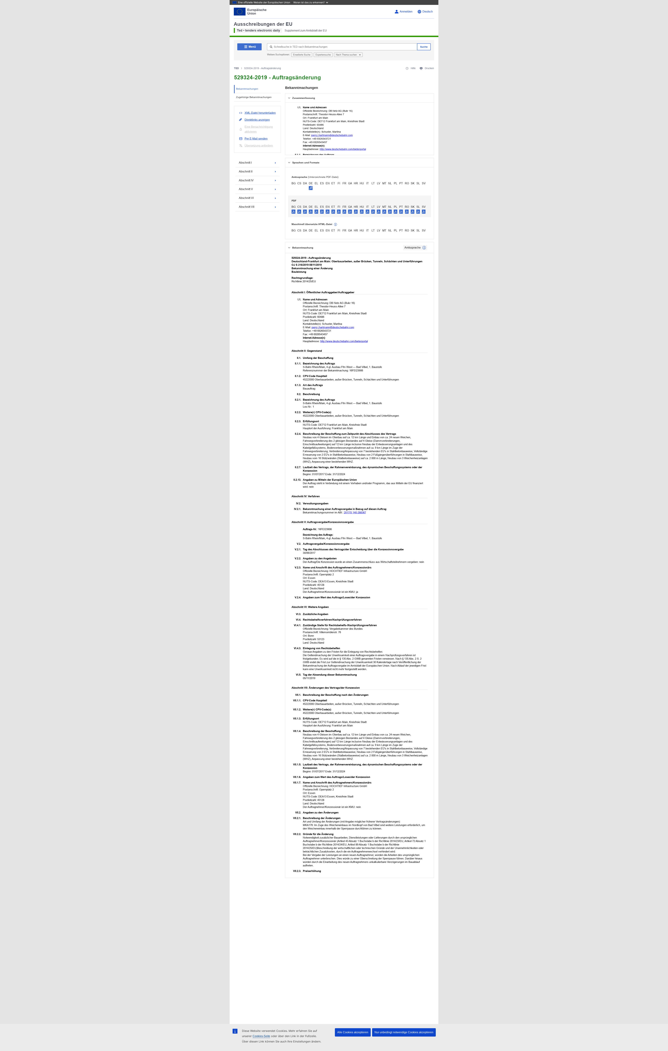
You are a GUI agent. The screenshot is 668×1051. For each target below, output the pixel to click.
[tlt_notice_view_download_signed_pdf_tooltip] (311, 188)
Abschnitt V (246, 189)
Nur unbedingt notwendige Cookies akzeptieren (404, 1032)
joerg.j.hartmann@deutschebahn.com (332, 135)
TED (236, 68)
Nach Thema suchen (346, 54)
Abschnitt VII (246, 206)
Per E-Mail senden (256, 138)
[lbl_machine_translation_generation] (335, 224)
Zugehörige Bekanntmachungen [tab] (254, 97)
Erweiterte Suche (301, 54)
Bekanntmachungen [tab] (247, 88)
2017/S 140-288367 (355, 512)
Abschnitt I (245, 162)
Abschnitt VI (246, 197)
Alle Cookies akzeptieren (352, 1032)
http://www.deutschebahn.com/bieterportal (343, 149)
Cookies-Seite (261, 1036)
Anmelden (406, 11)
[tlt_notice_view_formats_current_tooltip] (424, 247)
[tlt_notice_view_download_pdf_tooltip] (293, 211)
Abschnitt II (245, 171)
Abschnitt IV (246, 180)
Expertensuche (323, 54)
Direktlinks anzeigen (257, 119)
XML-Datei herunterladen (260, 112)
